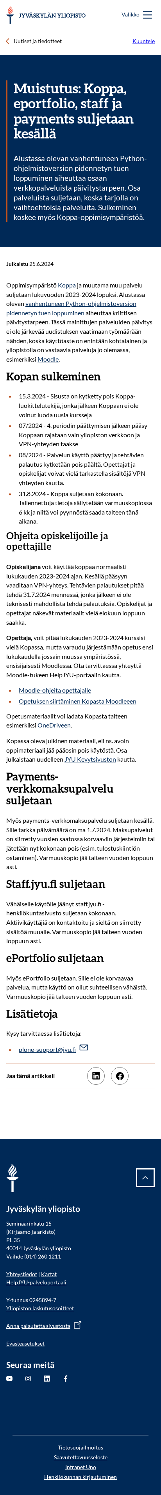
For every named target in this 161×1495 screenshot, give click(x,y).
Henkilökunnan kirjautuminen (80, 1476)
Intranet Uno (80, 1467)
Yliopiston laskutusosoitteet (40, 1308)
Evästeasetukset (25, 1343)
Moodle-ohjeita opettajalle (55, 690)
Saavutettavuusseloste (80, 1457)
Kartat (49, 1274)
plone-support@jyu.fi (47, 1049)
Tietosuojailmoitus (80, 1447)
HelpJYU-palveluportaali (36, 1282)
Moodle (48, 359)
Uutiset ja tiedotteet (38, 41)
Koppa (67, 285)
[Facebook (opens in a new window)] (120, 1076)
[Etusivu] (46, 15)
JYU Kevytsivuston (90, 759)
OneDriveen (54, 725)
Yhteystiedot (21, 1274)
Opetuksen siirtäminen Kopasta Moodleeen (77, 701)
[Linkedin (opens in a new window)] (96, 1076)
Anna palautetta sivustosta (38, 1325)
